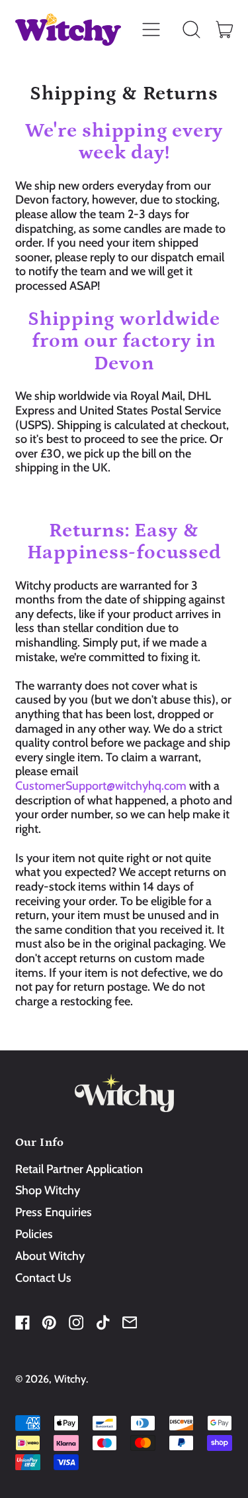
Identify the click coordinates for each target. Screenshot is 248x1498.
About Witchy (50, 1256)
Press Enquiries (53, 1212)
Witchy (70, 1379)
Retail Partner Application (79, 1169)
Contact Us (43, 1278)
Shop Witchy (47, 1190)
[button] (191, 30)
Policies (34, 1234)
